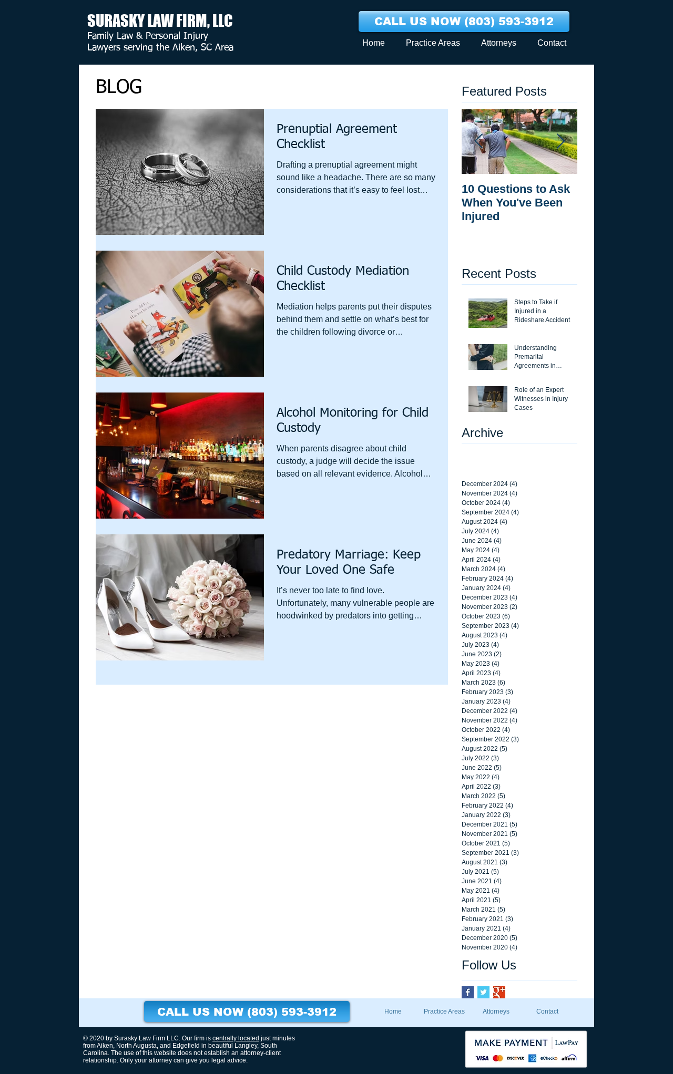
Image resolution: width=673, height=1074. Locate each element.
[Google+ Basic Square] (499, 992)
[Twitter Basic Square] (483, 992)
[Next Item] (560, 141)
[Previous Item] (478, 141)
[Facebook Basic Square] (468, 992)
